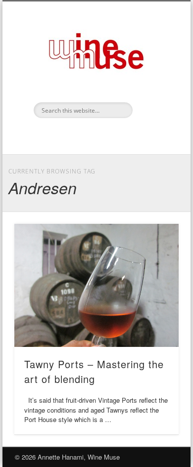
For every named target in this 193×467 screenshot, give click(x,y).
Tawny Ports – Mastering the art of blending (94, 371)
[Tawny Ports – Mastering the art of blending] (96, 285)
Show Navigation (154, 88)
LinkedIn (95, 135)
